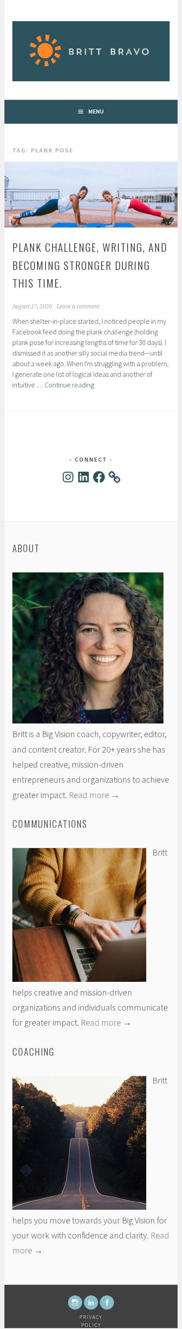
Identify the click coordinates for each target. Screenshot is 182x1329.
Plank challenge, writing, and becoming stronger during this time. (89, 265)
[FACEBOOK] (107, 1302)
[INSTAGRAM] (75, 1302)
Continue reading (69, 384)
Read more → (94, 794)
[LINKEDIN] (91, 1302)
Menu (96, 111)
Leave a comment (78, 306)
